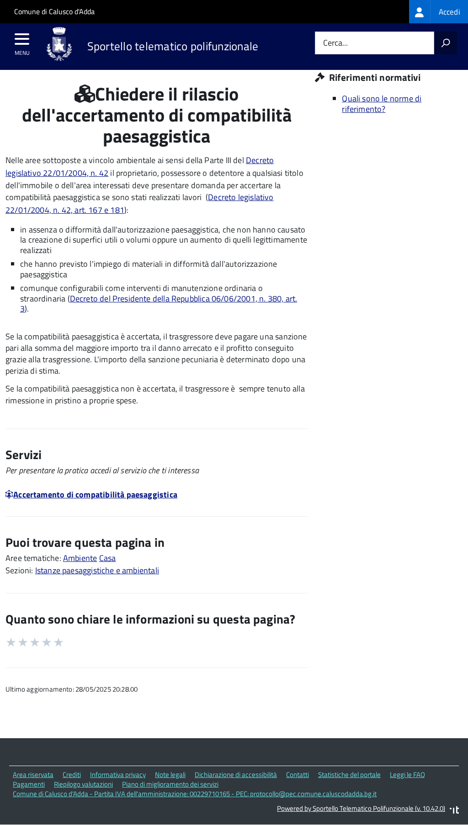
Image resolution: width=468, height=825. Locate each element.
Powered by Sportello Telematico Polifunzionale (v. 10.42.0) (361, 808)
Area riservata (33, 774)
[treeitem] (438, 11)
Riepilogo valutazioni (83, 784)
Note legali (170, 774)
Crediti (72, 774)
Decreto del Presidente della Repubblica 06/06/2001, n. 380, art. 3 (158, 303)
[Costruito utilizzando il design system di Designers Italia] (454, 811)
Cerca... (335, 43)
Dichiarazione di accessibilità (236, 774)
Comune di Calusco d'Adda (54, 11)
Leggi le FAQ (407, 774)
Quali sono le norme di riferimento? (381, 103)
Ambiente (80, 558)
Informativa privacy (118, 774)
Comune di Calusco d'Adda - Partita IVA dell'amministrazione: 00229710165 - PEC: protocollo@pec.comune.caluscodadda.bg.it (195, 793)
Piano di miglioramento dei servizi (170, 784)
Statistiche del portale (349, 774)
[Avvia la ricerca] (445, 43)
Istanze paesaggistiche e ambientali (97, 570)
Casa (107, 558)
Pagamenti (29, 784)
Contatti (297, 774)
